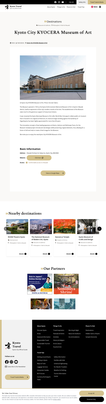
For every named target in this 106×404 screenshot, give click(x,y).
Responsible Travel (43, 340)
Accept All (91, 393)
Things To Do (57, 326)
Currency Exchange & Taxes (43, 378)
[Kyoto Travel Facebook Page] (55, 2)
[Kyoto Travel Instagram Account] (59, 2)
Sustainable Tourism (43, 344)
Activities (56, 337)
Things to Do (61, 7)
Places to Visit (71, 7)
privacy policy (57, 399)
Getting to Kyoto (42, 360)
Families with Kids (59, 360)
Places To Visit (90, 326)
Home (13, 43)
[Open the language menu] (100, 7)
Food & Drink (57, 347)
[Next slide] (99, 229)
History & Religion (58, 340)
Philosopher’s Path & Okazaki (61, 25)
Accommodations (74, 337)
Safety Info (82, 2)
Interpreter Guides (43, 370)
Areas (39, 334)
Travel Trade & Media (97, 2)
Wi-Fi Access (41, 373)
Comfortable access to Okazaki (38, 163)
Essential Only (91, 399)
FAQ (70, 2)
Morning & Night (74, 330)
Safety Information (60, 357)
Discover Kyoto (42, 330)
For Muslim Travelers (60, 367)
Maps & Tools (41, 363)
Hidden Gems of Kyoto (93, 334)
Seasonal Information (44, 337)
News (38, 347)
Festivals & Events (58, 334)
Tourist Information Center (60, 375)
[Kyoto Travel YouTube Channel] (63, 2)
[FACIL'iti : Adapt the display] (94, 7)
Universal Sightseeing (60, 363)
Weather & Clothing (60, 370)
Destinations (20, 43)
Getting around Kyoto (44, 357)
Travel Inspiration (58, 330)
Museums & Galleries (44, 25)
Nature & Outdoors (75, 334)
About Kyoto (51, 7)
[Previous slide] (6, 229)
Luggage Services (42, 367)
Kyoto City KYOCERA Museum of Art (37, 43)
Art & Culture (57, 344)
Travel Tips (81, 7)
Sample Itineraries (91, 337)
